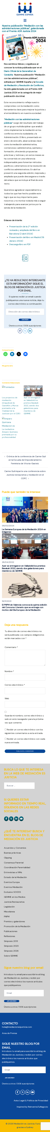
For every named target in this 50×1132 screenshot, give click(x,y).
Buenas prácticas (12, 852)
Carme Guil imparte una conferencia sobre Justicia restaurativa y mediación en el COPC (25, 475)
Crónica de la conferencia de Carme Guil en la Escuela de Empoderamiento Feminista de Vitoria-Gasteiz (26, 460)
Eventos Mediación (13, 887)
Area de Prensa (9, 1033)
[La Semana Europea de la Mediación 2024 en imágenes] (25, 509)
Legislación (9, 906)
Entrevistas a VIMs (13, 872)
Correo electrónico (15, 684)
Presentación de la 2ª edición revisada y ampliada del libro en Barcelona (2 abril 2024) (24, 230)
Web (7, 698)
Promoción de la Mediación (17, 926)
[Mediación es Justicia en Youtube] (21, 818)
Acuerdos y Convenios (15, 847)
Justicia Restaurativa (14, 901)
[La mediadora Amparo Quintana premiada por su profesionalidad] (11, 422)
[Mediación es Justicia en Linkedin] (30, 330)
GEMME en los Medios (14, 897)
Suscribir (25, 320)
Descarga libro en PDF (20, 244)
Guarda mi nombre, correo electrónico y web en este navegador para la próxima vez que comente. (24, 719)
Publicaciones (10, 931)
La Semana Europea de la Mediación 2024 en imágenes (24, 530)
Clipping (8, 857)
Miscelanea (9, 911)
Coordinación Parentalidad (17, 867)
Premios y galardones (14, 921)
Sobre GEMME (11, 955)
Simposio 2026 (11, 950)
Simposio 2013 (11, 941)
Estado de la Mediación (15, 877)
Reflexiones (9, 936)
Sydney (29, 1127)
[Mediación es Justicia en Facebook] (20, 330)
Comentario (11, 647)
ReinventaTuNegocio (38, 1106)
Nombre (9, 671)
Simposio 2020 (11, 946)
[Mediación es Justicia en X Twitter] (25, 330)
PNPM (6, 916)
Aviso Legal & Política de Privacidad (31, 1100)
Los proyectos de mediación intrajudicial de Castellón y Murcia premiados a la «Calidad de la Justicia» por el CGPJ (11, 405)
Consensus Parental (13, 862)
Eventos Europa (12, 882)
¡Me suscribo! (11, 1001)
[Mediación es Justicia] (25, 9)
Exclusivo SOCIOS (12, 892)
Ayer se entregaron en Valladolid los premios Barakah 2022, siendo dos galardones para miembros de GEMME (32, 405)
